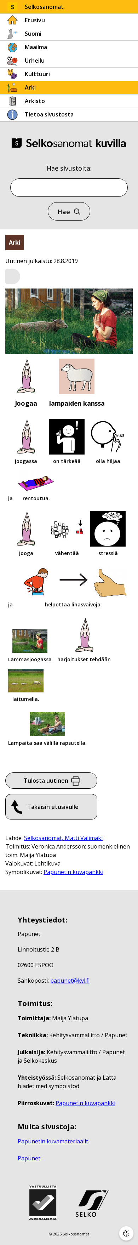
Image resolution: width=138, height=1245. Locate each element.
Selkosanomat (44, 7)
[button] (12, 277)
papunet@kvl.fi (70, 980)
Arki (30, 87)
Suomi (33, 34)
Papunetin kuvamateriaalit (53, 1141)
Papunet (29, 1158)
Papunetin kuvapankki (73, 872)
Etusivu (35, 20)
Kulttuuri (37, 74)
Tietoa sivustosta (49, 114)
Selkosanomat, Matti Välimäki (63, 838)
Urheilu (35, 60)
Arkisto (35, 101)
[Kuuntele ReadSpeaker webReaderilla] (12, 276)
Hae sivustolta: (69, 168)
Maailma (36, 47)
